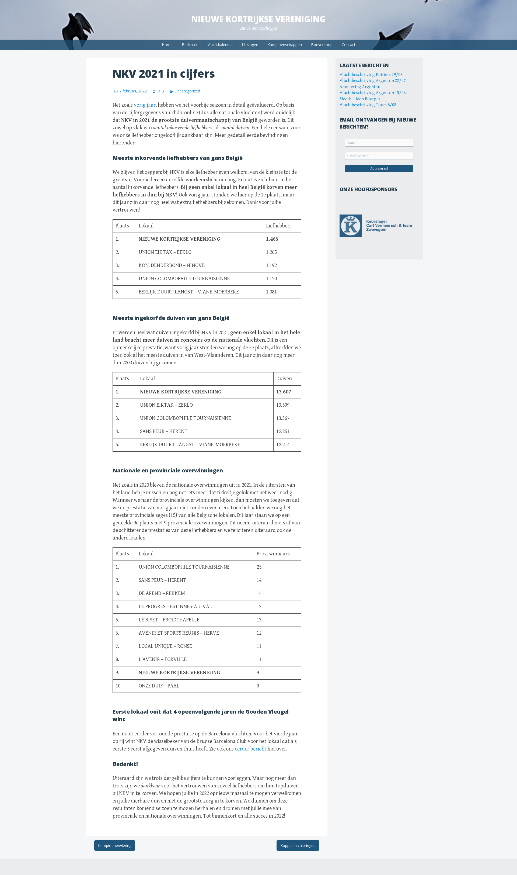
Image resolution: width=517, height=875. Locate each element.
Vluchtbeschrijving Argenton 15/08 (373, 92)
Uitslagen (250, 44)
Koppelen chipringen (298, 845)
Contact (348, 44)
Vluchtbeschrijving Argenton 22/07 (373, 80)
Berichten (190, 44)
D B (160, 91)
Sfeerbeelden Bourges (360, 99)
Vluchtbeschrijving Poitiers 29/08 (371, 74)
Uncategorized (187, 91)
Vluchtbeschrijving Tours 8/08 (368, 105)
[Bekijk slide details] (379, 225)
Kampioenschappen (284, 44)
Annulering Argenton (360, 86)
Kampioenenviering (114, 845)
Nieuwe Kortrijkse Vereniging (258, 19)
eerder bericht (250, 749)
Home (167, 44)
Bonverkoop (322, 44)
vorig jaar (145, 105)
